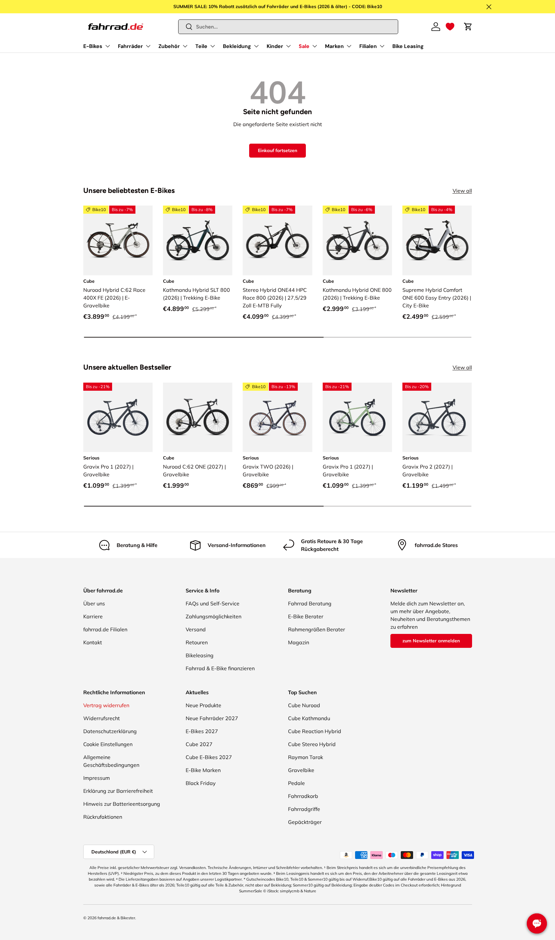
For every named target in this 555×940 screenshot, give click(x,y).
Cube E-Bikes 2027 (209, 757)
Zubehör (169, 46)
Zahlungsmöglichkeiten (213, 616)
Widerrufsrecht (101, 718)
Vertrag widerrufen (106, 705)
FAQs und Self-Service (212, 603)
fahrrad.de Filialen (105, 629)
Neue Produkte (203, 705)
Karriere (93, 616)
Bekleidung (237, 46)
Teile (201, 46)
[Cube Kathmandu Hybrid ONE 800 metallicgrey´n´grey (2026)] (357, 240)
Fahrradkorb (303, 796)
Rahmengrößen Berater (316, 629)
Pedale (296, 783)
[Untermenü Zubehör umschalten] (185, 46)
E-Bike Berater (305, 616)
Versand (196, 629)
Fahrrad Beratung (309, 603)
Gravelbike (301, 770)
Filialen (368, 46)
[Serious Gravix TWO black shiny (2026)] (277, 417)
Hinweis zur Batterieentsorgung (121, 804)
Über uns (94, 603)
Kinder (275, 46)
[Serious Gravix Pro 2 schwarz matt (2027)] (437, 417)
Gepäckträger (305, 822)
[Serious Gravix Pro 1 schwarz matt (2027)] (118, 417)
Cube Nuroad (304, 705)
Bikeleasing (200, 655)
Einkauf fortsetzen (277, 150)
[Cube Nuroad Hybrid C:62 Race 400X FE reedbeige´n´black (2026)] (118, 240)
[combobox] (288, 26)
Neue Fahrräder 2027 (212, 718)
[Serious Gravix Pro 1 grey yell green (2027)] (357, 417)
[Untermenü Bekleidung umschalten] (256, 46)
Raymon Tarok (305, 757)
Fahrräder (130, 46)
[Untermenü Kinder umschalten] (288, 46)
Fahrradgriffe (304, 809)
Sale (304, 46)
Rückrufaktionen (102, 817)
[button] (450, 26)
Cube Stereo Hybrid (312, 744)
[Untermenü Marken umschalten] (349, 46)
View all (462, 190)
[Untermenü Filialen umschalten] (382, 46)
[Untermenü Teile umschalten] (212, 46)
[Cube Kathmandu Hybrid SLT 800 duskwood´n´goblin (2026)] (197, 240)
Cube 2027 (199, 744)
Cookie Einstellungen (108, 744)
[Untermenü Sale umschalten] (314, 46)
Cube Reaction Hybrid (314, 731)
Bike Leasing (408, 46)
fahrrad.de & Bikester (116, 917)
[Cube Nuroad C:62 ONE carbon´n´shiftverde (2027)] (197, 417)
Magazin (298, 642)
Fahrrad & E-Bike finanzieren (220, 668)
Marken (334, 46)
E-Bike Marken (203, 770)
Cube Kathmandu (309, 718)
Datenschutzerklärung (110, 731)
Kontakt (92, 642)
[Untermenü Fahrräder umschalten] (148, 46)
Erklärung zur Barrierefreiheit (118, 791)
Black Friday (201, 783)
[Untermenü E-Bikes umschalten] (107, 46)
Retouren (197, 642)
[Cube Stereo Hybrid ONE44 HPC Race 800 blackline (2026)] (277, 240)
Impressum (96, 778)
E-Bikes (92, 46)
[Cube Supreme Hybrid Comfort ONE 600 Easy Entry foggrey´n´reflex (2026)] (437, 240)
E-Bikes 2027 (202, 731)
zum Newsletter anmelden (431, 641)
